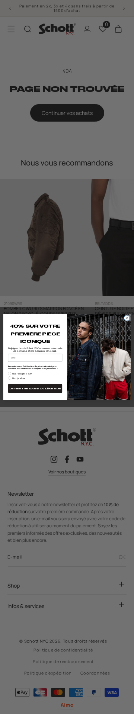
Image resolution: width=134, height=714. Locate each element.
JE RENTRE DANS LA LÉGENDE (35, 388)
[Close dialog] (127, 318)
